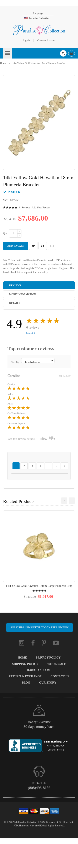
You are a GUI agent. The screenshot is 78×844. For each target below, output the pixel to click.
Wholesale (56, 664)
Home (3, 63)
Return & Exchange (25, 676)
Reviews (15, 285)
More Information (22, 294)
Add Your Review (41, 207)
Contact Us (60, 676)
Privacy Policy (48, 657)
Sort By (15, 362)
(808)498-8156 (39, 788)
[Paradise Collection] (39, 30)
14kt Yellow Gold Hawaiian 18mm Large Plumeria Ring (39, 585)
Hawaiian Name (39, 670)
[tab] (39, 285)
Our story (47, 682)
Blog (26, 682)
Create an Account (46, 40)
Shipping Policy (25, 664)
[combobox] (63, 53)
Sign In (26, 40)
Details (14, 303)
